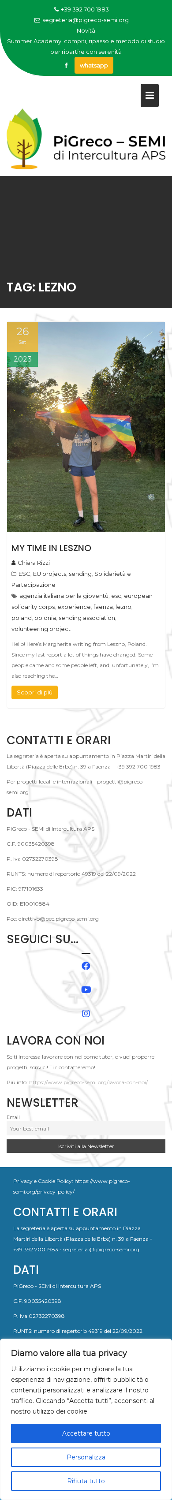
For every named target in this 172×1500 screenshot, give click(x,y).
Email (13, 1117)
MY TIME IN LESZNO (51, 548)
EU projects (49, 573)
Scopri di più (34, 692)
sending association (87, 617)
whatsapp (94, 65)
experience (74, 606)
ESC (24, 573)
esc (116, 595)
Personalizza (86, 1457)
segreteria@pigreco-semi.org (85, 19)
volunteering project (41, 628)
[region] (86, 1419)
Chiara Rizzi (34, 562)
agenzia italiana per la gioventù (63, 595)
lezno (123, 606)
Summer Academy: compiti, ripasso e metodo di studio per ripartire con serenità (86, 46)
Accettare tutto (86, 1433)
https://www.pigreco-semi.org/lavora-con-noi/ (88, 1082)
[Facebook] (66, 65)
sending (80, 573)
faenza (103, 606)
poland (21, 617)
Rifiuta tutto (86, 1481)
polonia (45, 617)
